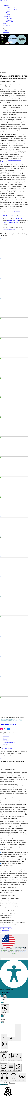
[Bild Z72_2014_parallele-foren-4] (14, 545)
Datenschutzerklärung (6, 927)
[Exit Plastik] (3, 1)
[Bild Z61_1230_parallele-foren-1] (14, 386)
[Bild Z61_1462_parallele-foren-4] (14, 525)
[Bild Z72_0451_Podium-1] (14, 346)
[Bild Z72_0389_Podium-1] (14, 565)
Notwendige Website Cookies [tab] (8, 798)
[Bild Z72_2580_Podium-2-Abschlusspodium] (14, 645)
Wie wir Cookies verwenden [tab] (7, 769)
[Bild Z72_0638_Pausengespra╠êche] (14, 685)
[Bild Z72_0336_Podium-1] (14, 247)
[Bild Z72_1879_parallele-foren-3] (14, 366)
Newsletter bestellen (8, 724)
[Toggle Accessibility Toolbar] (0, 932)
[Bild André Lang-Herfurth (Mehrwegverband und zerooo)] (14, 307)
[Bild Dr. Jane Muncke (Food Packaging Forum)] (14, 267)
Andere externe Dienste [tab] (6, 867)
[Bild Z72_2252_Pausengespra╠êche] (14, 605)
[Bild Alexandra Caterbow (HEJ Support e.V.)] (14, 326)
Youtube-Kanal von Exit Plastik (11, 222)
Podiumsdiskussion (21, 219)
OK (1, 758)
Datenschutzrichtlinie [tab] (5, 917)
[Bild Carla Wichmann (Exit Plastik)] (14, 405)
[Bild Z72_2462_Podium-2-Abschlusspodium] (14, 625)
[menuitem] (15, 4)
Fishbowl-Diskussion (13, 221)
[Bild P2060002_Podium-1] (14, 485)
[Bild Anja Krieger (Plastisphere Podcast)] (14, 287)
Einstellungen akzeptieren (7, 929)
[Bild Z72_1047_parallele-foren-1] (14, 665)
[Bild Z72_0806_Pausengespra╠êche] (14, 585)
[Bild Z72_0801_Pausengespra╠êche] (14, 505)
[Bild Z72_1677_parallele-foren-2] (14, 465)
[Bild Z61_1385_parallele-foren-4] (14, 445)
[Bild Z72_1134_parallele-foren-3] (14, 425)
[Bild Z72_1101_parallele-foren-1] (14, 705)
